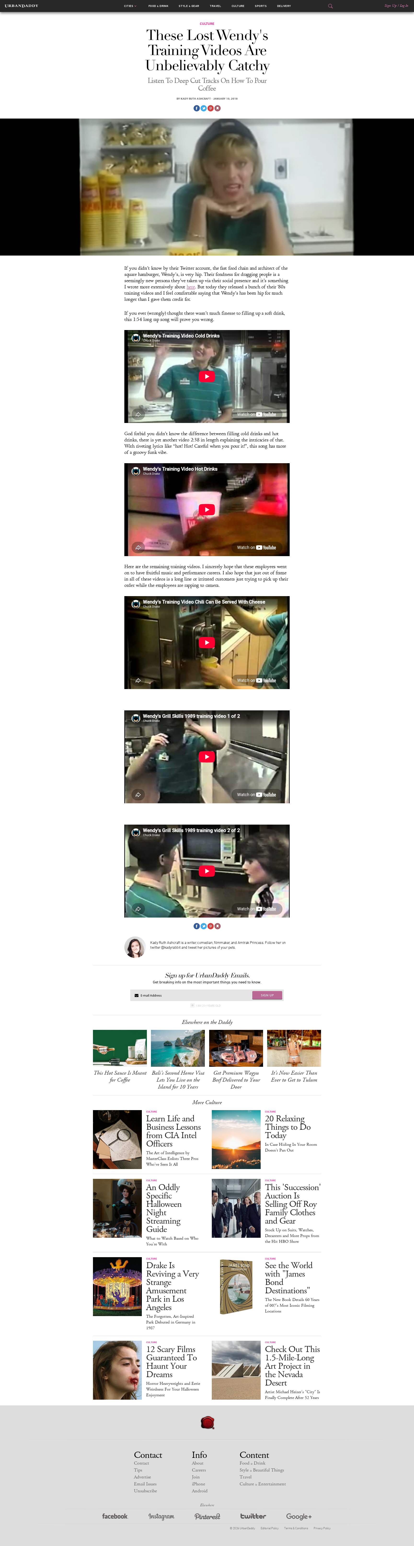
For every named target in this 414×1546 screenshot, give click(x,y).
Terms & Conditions (296, 1528)
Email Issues (145, 1484)
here (191, 287)
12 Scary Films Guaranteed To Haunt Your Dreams (171, 1362)
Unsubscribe (145, 1491)
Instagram (161, 1517)
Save (210, 108)
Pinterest (207, 1517)
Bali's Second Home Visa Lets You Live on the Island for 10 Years (178, 1080)
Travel (215, 6)
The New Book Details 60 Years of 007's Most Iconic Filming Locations (292, 1305)
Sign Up (391, 5)
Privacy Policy (322, 1528)
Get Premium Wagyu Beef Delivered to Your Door (236, 1080)
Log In (404, 5)
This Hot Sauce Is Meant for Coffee (119, 1076)
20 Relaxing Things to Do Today (287, 1127)
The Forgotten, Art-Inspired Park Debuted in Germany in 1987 (170, 1322)
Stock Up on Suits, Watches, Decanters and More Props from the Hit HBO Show (292, 1235)
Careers (199, 1470)
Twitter (253, 1517)
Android (199, 1491)
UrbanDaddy (21, 6)
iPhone (198, 1484)
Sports (261, 6)
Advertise (142, 1477)
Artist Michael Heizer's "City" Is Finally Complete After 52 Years (292, 1395)
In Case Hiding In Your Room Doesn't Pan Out (291, 1147)
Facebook (115, 1517)
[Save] (217, 108)
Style (189, 6)
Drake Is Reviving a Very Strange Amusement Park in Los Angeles (172, 1286)
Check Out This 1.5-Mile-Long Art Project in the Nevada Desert (292, 1366)
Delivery (284, 6)
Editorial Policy (269, 1528)
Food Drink (158, 6)
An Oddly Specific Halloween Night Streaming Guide (164, 1208)
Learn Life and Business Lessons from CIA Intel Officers (173, 1131)
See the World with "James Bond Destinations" (288, 1278)
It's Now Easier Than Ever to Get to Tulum (294, 1076)
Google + (299, 1517)
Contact (141, 1463)
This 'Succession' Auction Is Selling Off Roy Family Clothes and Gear (293, 1204)
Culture (238, 6)
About (197, 1463)
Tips (138, 1470)
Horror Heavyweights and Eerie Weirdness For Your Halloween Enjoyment (173, 1389)
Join (196, 1477)
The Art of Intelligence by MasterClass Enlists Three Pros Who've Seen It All (172, 1158)
